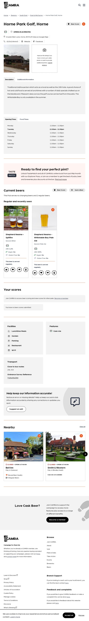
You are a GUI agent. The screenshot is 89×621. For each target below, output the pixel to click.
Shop (6, 579)
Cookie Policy (8, 593)
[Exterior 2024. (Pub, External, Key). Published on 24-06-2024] (23, 456)
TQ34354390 (12, 378)
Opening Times (10, 119)
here (66, 583)
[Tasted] (26, 269)
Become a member (61, 298)
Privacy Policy (9, 582)
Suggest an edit (16, 409)
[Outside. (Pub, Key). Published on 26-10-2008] (65, 456)
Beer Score (75, 24)
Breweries (50, 563)
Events (49, 560)
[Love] (13, 269)
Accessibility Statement (12, 586)
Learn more (15, 617)
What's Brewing (10, 607)
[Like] (6, 269)
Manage (81, 615)
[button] (85, 454)
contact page (11, 556)
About (49, 545)
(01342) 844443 (12, 41)
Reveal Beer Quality (15, 475)
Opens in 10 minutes (22, 32)
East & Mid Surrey (36, 15)
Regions (14, 15)
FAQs (38, 554)
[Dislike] (19, 269)
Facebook (39, 41)
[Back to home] (11, 5)
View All (82, 426)
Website (27, 41)
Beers (49, 567)
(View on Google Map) (40, 37)
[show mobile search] (79, 5)
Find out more (61, 179)
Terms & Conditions (11, 600)
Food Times (24, 119)
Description (9, 79)
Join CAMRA (51, 542)
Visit (48, 549)
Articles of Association (12, 589)
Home (6, 15)
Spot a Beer (79, 190)
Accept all (69, 615)
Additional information (25, 79)
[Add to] (83, 24)
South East (23, 15)
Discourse (7, 604)
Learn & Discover (10, 575)
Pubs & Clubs (51, 552)
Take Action (51, 556)
